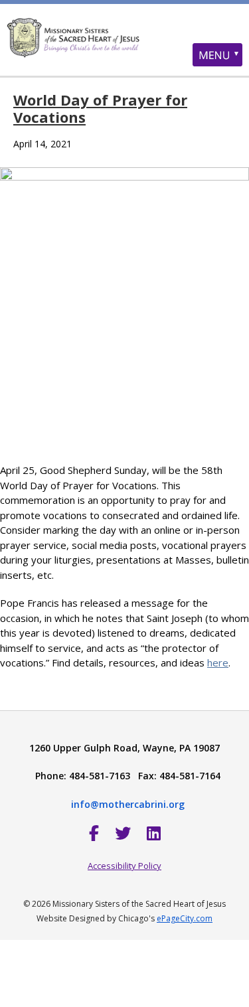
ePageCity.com (184, 918)
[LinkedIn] (154, 833)
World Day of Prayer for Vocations (100, 108)
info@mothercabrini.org (128, 804)
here (217, 662)
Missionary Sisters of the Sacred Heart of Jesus (124, 50)
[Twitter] (123, 833)
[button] (217, 54)
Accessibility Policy (124, 866)
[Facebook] (94, 833)
